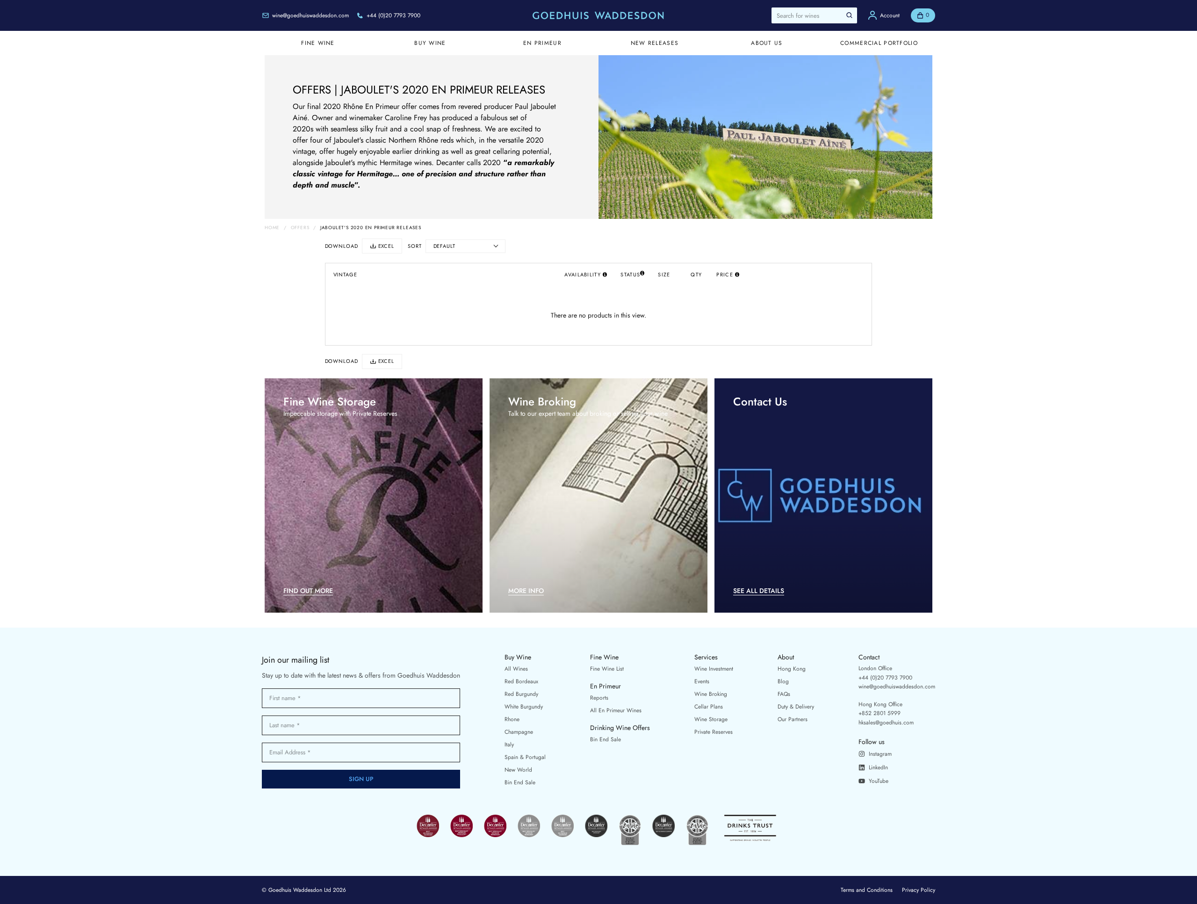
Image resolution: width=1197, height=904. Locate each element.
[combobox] (814, 15)
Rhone (512, 719)
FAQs (784, 694)
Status (630, 274)
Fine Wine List (607, 669)
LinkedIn (878, 767)
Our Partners (793, 719)
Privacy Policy (918, 890)
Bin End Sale (520, 782)
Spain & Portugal (525, 757)
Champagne (519, 732)
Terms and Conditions (867, 890)
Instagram (880, 754)
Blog (783, 681)
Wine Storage (711, 719)
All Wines (516, 669)
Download (341, 246)
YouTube (878, 781)
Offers (300, 227)
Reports (599, 698)
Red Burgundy (521, 694)
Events (701, 681)
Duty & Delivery (796, 706)
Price (724, 274)
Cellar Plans (708, 706)
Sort (415, 246)
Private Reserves (713, 732)
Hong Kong (792, 669)
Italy (509, 744)
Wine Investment (713, 669)
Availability (582, 274)
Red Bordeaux (521, 681)
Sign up (361, 778)
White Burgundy (524, 706)
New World (518, 770)
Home (272, 227)
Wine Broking (710, 694)
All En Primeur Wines (616, 710)
